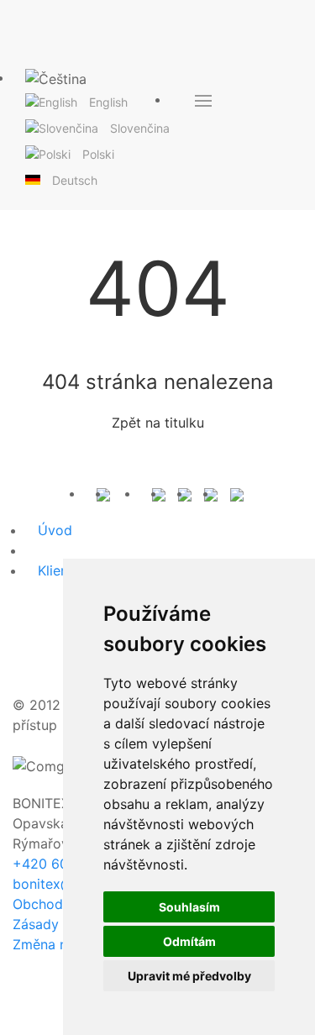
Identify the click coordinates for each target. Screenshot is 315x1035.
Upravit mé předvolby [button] (189, 976)
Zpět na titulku (158, 422)
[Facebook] (158, 493)
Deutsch (74, 180)
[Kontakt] (103, 493)
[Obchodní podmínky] (131, 493)
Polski (98, 154)
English (108, 102)
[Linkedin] (211, 493)
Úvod (55, 530)
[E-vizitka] (237, 493)
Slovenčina (140, 128)
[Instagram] (185, 493)
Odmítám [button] (189, 941)
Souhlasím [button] (189, 907)
